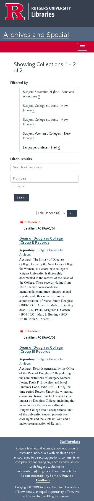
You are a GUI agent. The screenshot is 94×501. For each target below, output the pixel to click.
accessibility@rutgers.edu (36, 471)
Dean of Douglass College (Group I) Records (41, 240)
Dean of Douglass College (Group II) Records (41, 349)
